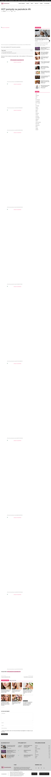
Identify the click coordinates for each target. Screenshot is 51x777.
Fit (35, 36)
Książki (37, 107)
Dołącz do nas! (23, 0)
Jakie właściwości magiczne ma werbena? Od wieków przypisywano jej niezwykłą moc (45, 48)
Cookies (16, 0)
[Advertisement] (25, 19)
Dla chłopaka (46, 3)
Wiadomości (8, 6)
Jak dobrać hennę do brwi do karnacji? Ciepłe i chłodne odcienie (16, 691)
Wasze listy (37, 123)
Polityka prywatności (11, 0)
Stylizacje (37, 119)
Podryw (37, 114)
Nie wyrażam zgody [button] (44, 773)
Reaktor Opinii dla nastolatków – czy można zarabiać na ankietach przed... (45, 86)
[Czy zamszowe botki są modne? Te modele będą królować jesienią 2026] (37, 77)
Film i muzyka (38, 102)
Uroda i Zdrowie (22, 3)
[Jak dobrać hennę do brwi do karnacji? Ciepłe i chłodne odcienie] (17, 686)
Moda (32, 3)
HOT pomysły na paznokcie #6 (7, 51)
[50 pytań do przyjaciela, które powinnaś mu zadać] (20, 747)
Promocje (37, 116)
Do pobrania (38, 101)
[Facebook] (44, 0)
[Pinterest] (47, 0)
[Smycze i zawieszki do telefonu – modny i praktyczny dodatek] (37, 63)
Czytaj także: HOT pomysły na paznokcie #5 (9, 52)
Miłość (27, 3)
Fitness (41, 3)
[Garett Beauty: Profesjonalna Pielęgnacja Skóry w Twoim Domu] (17, 697)
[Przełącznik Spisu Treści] (31, 50)
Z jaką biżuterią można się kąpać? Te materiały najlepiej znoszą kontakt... (45, 67)
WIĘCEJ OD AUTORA (13, 680)
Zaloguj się (2, 0)
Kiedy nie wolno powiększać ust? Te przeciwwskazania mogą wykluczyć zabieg (6, 691)
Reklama (19, 0)
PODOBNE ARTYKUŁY (5, 680)
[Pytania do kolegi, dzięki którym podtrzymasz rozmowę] (20, 756)
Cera (36, 93)
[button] (42, 0)
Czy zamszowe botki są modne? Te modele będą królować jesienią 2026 (45, 77)
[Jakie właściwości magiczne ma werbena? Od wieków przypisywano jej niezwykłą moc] (37, 48)
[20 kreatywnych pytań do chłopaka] (20, 751)
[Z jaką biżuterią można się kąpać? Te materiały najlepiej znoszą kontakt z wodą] (37, 67)
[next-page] (3, 707)
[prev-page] (1, 707)
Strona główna (3, 6)
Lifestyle (36, 3)
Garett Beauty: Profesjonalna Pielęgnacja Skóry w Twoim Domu (16, 703)
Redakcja (4, 11)
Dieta (36, 96)
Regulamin (6, 0)
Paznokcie (37, 113)
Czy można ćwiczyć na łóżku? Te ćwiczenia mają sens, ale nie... (42, 39)
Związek (37, 129)
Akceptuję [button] (34, 773)
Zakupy (37, 128)
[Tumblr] (49, 0)
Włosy (37, 126)
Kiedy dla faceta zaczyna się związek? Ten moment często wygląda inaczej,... (45, 81)
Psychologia (37, 117)
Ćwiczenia (37, 95)
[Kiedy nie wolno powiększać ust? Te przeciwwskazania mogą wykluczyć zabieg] (6, 686)
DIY (36, 98)
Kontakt (27, 0)
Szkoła (37, 120)
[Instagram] (46, 0)
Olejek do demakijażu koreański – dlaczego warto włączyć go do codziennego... (45, 72)
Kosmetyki (37, 105)
